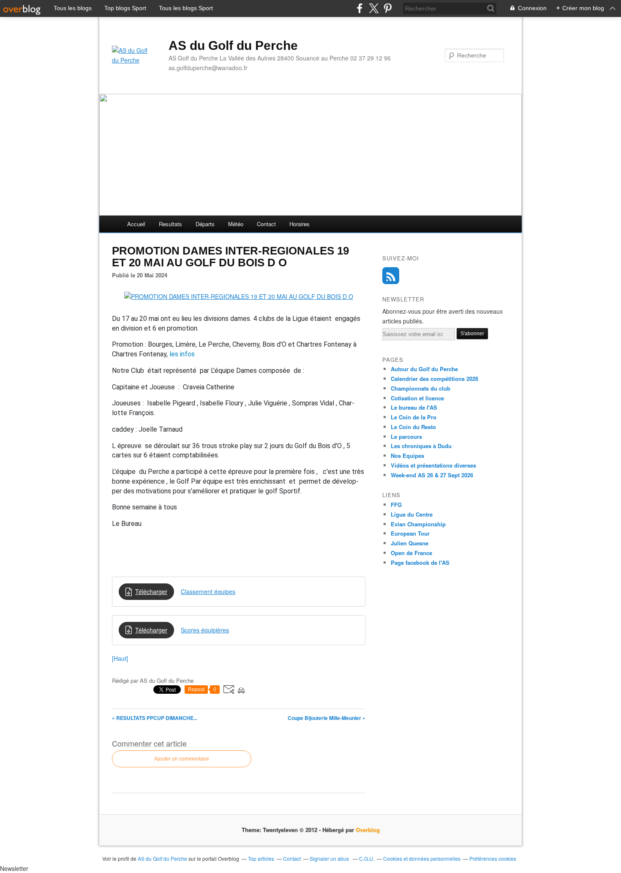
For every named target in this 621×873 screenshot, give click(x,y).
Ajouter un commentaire (181, 759)
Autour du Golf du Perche (424, 369)
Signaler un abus (330, 858)
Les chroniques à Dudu (421, 446)
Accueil (136, 224)
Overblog (368, 830)
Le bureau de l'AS (414, 407)
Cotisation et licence (417, 398)
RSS (390, 275)
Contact (266, 224)
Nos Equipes (407, 456)
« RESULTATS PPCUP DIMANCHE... (154, 718)
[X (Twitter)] (373, 8)
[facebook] (359, 8)
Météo (235, 224)
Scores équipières (205, 630)
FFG (396, 505)
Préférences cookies (492, 858)
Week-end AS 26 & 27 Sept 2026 (432, 475)
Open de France (411, 553)
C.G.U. (366, 858)
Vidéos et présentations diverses (433, 465)
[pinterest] (387, 8)
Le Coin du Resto (413, 427)
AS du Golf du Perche (233, 45)
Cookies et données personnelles (421, 858)
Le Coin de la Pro (413, 417)
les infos (182, 354)
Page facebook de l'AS (420, 562)
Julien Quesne (409, 543)
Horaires (299, 224)
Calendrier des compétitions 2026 (434, 379)
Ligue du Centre (412, 514)
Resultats (170, 224)
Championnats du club (420, 388)
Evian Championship (418, 524)
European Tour (410, 533)
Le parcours (406, 436)
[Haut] (120, 658)
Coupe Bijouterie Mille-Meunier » (326, 718)
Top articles (261, 858)
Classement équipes (208, 591)
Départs (205, 224)
